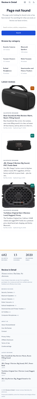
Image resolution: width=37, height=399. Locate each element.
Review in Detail (9, 2)
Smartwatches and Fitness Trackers (14, 309)
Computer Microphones (10, 315)
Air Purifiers (6, 312)
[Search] (29, 2)
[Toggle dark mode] (33, 2)
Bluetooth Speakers (9, 296)
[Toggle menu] (25, 2)
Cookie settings (6, 346)
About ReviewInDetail (8, 325)
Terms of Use (6, 343)
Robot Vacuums (8, 302)
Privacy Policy (6, 336)
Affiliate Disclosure (7, 340)
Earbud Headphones (9, 305)
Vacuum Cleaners (8, 299)
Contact (4, 331)
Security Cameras (8, 292)
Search (18, 33)
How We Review (7, 328)
